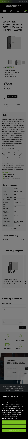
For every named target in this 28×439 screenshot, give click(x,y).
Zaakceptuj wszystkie (14, 430)
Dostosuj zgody (14, 426)
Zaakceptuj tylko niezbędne (14, 422)
